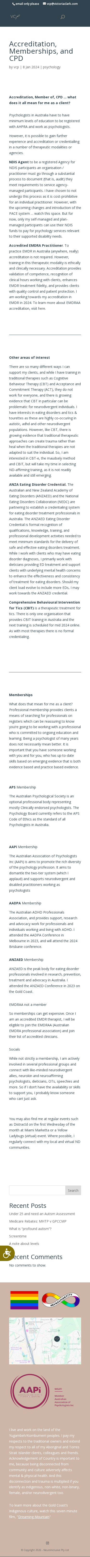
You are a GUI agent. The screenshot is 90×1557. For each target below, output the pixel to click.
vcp (16, 67)
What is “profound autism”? (30, 1228)
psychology (51, 67)
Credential (57, 484)
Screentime (18, 1236)
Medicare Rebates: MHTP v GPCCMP (37, 1221)
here (41, 308)
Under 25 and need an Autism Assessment (42, 1213)
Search (73, 1190)
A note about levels (24, 1243)
